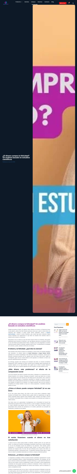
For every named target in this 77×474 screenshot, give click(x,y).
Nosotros (40, 2)
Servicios (27, 2)
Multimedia (34, 4)
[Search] (67, 324)
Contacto (46, 2)
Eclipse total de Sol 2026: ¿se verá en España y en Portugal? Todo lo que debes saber (64, 332)
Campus (33, 2)
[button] (73, 3)
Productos (18, 2)
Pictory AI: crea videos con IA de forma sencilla (62, 341)
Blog (53, 2)
